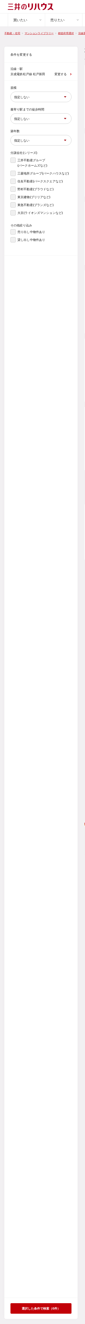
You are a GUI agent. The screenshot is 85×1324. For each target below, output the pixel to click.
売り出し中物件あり (31, 232)
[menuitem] (26, 20)
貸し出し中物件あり (31, 240)
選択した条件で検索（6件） (41, 1308)
